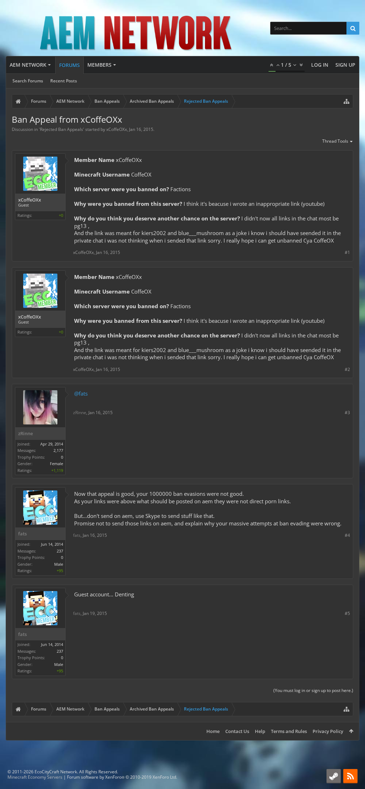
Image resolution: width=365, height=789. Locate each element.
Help (260, 731)
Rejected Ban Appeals (61, 129)
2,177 (58, 450)
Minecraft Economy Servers (34, 777)
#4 (347, 535)
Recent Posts (63, 81)
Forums (69, 65)
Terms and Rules (289, 731)
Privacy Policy (328, 731)
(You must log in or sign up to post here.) (313, 690)
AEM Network (28, 64)
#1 (347, 252)
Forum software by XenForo (122, 777)
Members (99, 64)
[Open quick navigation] (346, 101)
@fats (81, 393)
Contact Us (237, 731)
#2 (347, 369)
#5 (347, 613)
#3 (347, 412)
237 (60, 551)
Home (213, 731)
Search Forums (27, 81)
